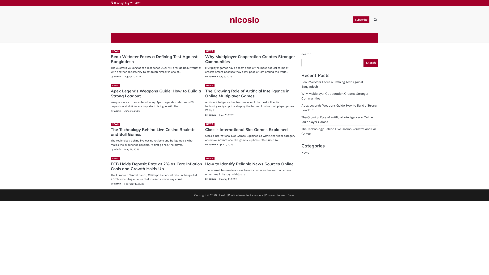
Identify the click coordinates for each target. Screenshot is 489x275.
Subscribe (361, 19)
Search (306, 54)
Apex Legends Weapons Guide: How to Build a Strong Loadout (156, 93)
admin (117, 76)
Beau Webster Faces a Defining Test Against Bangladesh (154, 59)
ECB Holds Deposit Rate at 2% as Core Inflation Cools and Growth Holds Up (156, 166)
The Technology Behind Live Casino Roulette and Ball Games (153, 132)
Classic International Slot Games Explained (246, 129)
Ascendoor (256, 195)
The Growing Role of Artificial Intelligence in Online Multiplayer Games (247, 93)
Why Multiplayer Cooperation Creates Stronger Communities (250, 59)
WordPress (287, 195)
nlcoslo (244, 20)
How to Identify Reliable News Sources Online (249, 163)
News (115, 51)
